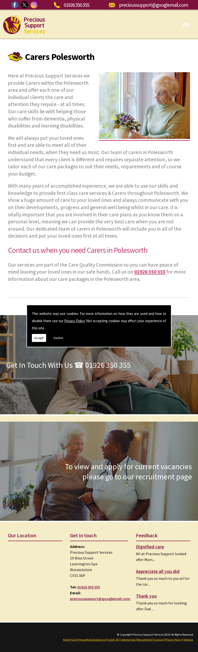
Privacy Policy (74, 321)
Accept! (39, 338)
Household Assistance (92, 639)
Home (66, 639)
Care (74, 639)
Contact (159, 639)
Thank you (146, 596)
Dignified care (150, 547)
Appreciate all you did (157, 571)
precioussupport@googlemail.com (153, 5)
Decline (58, 338)
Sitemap (188, 639)
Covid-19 (112, 639)
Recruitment (144, 639)
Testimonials (127, 639)
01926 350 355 (76, 5)
